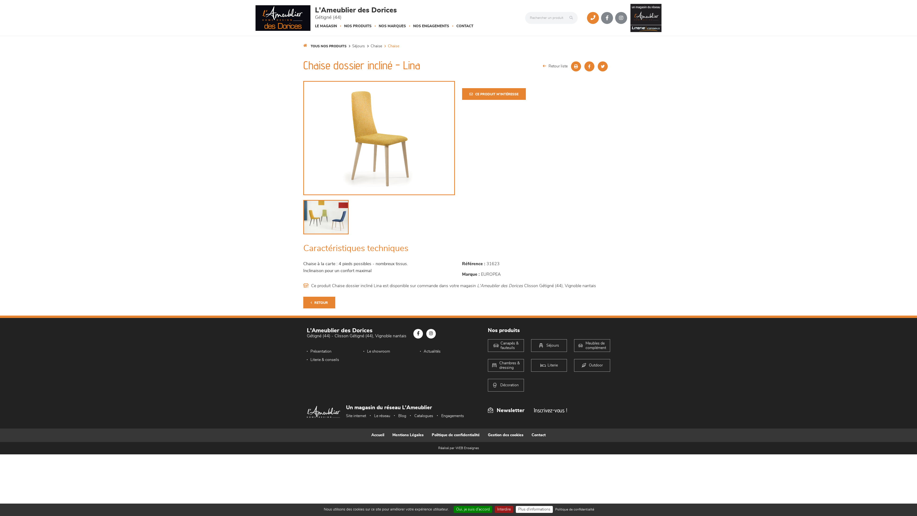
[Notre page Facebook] (607, 18)
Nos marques (392, 26)
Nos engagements (431, 26)
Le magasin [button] (326, 26)
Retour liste (558, 66)
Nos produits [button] (358, 26)
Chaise (376, 46)
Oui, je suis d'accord (473, 509)
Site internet (356, 416)
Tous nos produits (329, 46)
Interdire (504, 509)
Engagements (452, 416)
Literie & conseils (324, 360)
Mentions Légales (408, 435)
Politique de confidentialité (456, 435)
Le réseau (382, 416)
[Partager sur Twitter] (603, 66)
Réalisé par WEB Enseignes (458, 448)
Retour (321, 303)
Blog (402, 416)
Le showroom (378, 351)
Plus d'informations (534, 509)
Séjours (358, 46)
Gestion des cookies (505, 435)
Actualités (432, 351)
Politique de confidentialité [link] (574, 509)
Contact (464, 26)
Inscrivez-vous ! (550, 410)
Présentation (320, 351)
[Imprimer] (576, 66)
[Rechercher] (572, 18)
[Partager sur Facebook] (589, 66)
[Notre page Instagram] (621, 18)
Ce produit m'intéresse (496, 94)
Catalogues (423, 416)
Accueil (377, 435)
